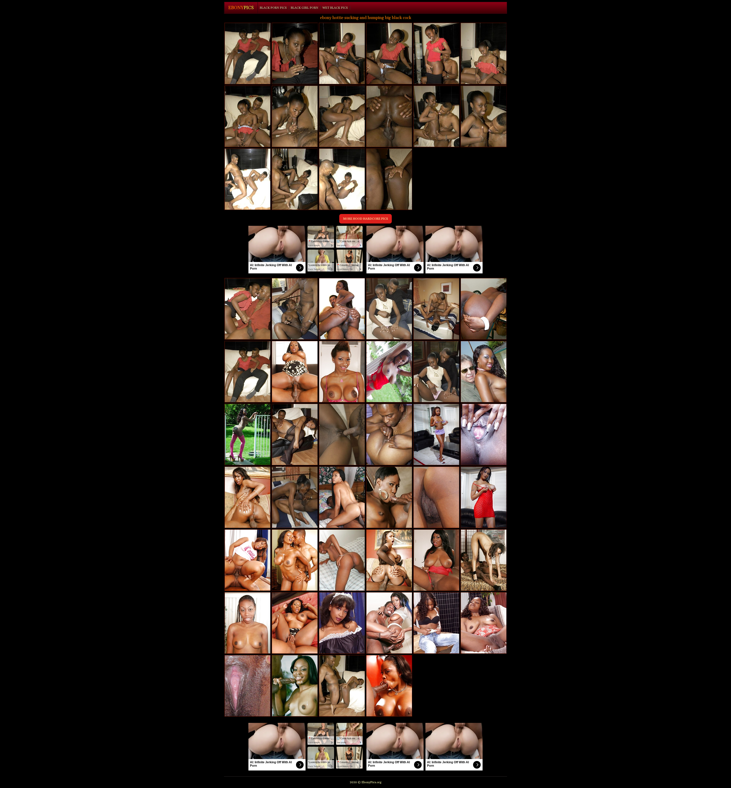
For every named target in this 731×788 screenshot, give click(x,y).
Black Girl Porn (304, 8)
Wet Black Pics (335, 8)
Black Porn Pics (273, 8)
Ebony (241, 8)
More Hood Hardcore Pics (365, 219)
